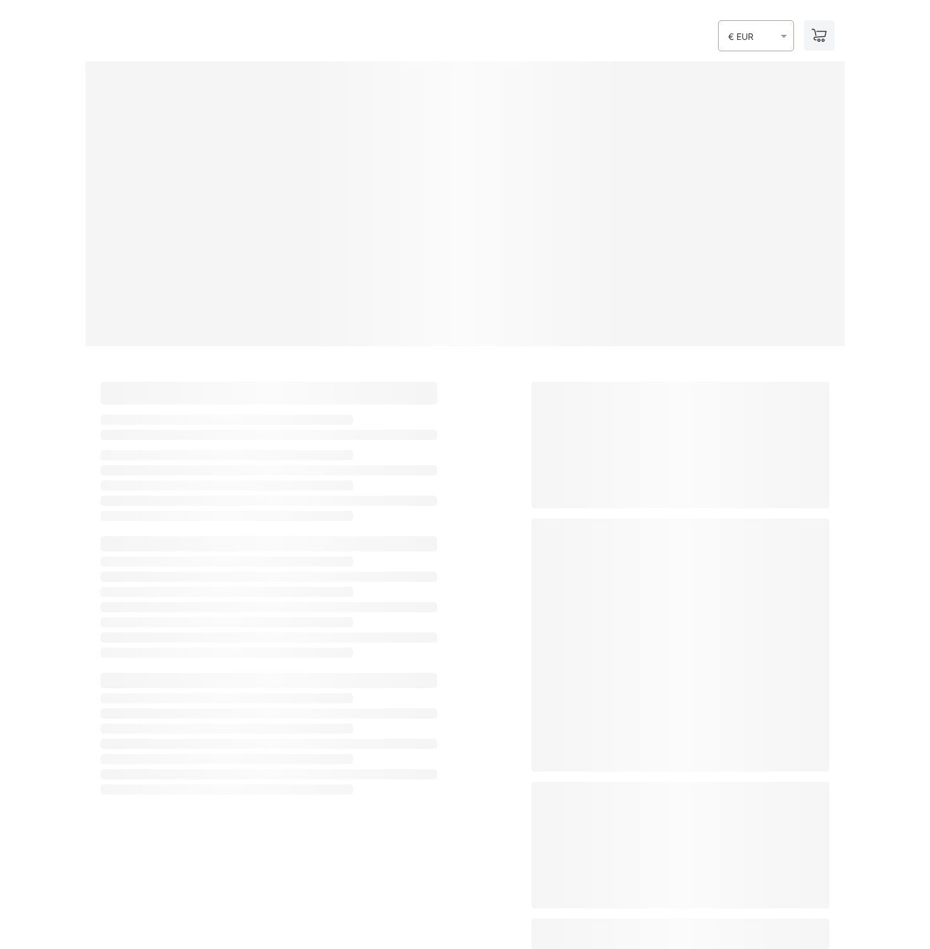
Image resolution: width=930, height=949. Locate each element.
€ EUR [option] (740, 37)
